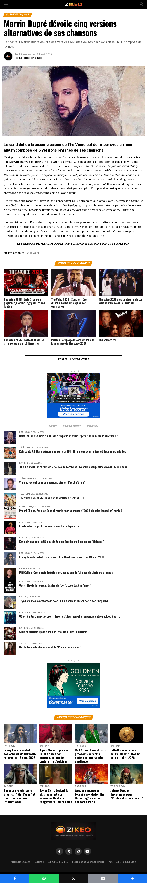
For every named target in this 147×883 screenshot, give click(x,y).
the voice (33, 253)
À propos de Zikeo (58, 861)
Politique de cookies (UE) (122, 861)
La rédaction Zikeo (30, 57)
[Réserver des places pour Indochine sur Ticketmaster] (73, 394)
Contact (39, 861)
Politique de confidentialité (88, 861)
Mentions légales (20, 861)
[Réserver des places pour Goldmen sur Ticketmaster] (73, 684)
